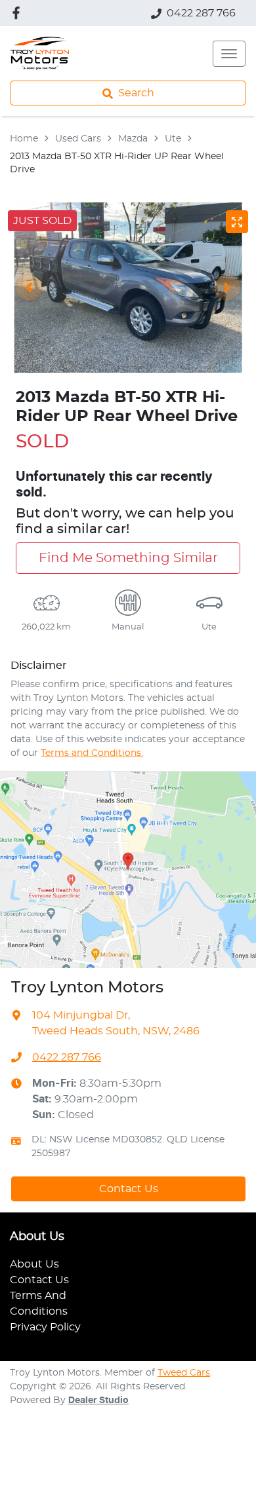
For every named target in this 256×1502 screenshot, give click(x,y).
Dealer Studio (98, 1400)
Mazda (133, 138)
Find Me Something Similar (128, 558)
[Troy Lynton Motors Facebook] (19, 13)
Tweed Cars (184, 1373)
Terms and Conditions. (92, 753)
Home (24, 138)
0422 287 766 (201, 13)
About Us (34, 1264)
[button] (229, 54)
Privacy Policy (45, 1327)
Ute (173, 138)
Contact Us (128, 1189)
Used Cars (78, 138)
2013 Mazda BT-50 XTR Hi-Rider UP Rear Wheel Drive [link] (117, 163)
